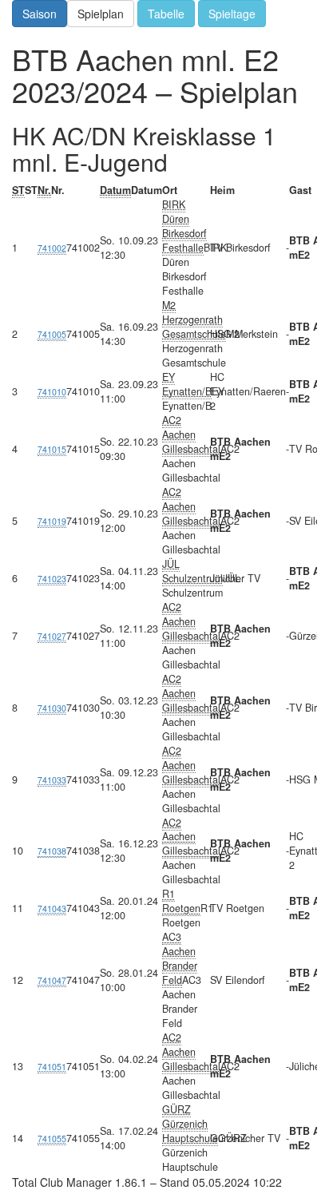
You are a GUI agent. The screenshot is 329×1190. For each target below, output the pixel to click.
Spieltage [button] (232, 14)
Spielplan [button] (100, 14)
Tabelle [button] (166, 14)
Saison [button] (39, 14)
